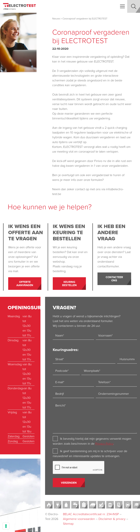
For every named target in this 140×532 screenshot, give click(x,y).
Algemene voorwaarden (79, 519)
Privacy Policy (104, 443)
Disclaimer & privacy (112, 519)
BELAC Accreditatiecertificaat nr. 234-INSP (91, 514)
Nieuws (56, 18)
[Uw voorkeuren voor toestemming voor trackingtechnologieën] (6, 526)
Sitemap (68, 523)
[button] (122, 6)
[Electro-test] (19, 6)
